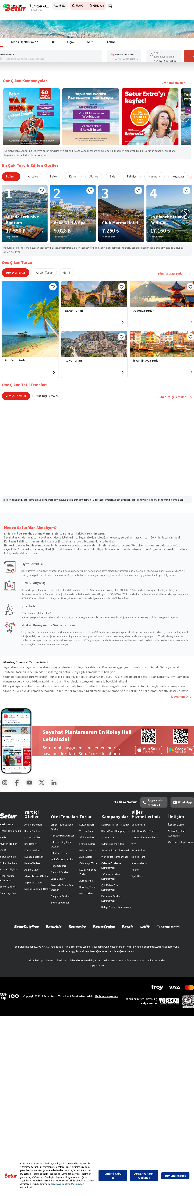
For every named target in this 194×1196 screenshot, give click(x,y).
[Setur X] (43, 786)
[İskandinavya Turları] (191, 372)
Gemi (66, 273)
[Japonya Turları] (191, 322)
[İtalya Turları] (94, 344)
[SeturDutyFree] (26, 927)
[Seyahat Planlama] (109, 6)
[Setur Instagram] (6, 786)
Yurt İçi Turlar (44, 273)
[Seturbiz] (54, 926)
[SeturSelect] (145, 926)
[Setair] (127, 926)
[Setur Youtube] (31, 786)
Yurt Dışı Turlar (15, 273)
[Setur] (16, 7)
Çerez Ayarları (8, 893)
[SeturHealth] (168, 926)
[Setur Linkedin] (55, 786)
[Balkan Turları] (94, 294)
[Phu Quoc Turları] (30, 319)
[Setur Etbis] (188, 1001)
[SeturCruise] (104, 926)
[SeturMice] (77, 926)
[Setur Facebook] (18, 786)
